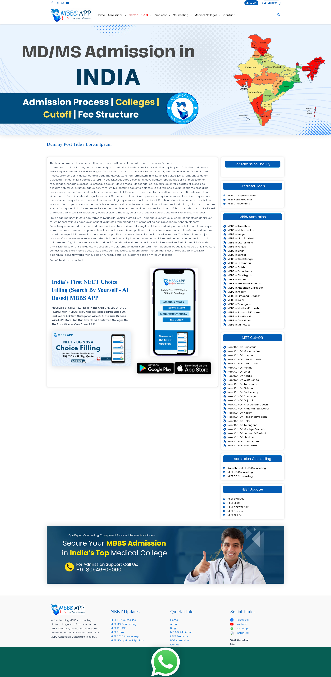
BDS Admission (179, 640)
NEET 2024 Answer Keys (125, 636)
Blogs (173, 628)
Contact (229, 15)
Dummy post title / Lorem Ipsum (79, 144)
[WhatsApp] (62, 3)
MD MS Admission (181, 632)
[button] (124, 15)
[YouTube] (67, 3)
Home (101, 15)
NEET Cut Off (118, 628)
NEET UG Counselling (123, 624)
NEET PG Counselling (123, 620)
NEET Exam (117, 632)
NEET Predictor (179, 636)
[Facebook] (52, 3)
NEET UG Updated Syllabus (127, 640)
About (174, 624)
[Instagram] (57, 3)
